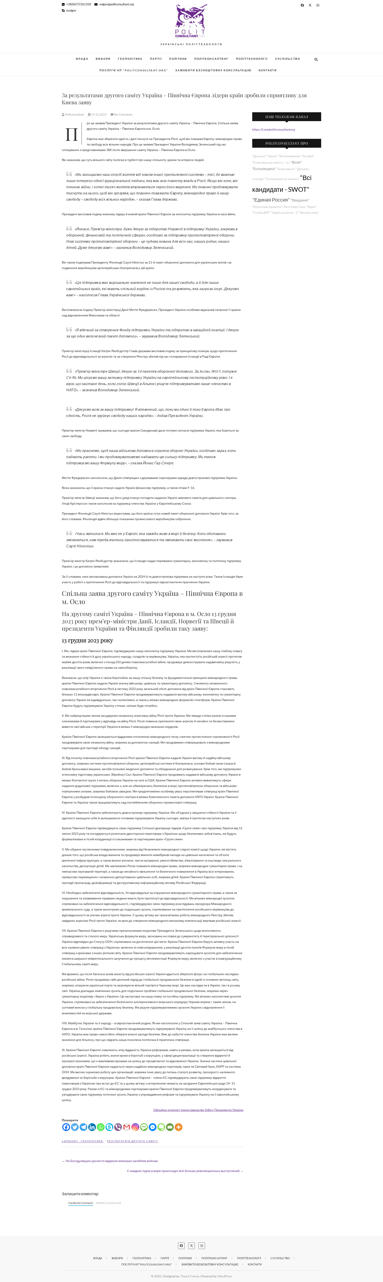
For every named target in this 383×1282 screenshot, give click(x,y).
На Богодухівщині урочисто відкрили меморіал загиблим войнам (110, 1161)
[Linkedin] (92, 1127)
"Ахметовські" (286, 169)
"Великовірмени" (289, 156)
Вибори (103, 58)
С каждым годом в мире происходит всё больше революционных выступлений (185, 1171)
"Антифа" (307, 156)
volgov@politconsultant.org (116, 4)
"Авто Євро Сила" (294, 207)
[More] (178, 1127)
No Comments (123, 114)
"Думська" (259, 156)
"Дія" (287, 162)
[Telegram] (83, 1127)
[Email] (170, 1127)
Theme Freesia (189, 1276)
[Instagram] (135, 1127)
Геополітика (130, 58)
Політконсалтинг (211, 58)
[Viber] (118, 1127)
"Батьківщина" (264, 169)
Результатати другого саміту (132, 1141)
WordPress (225, 1276)
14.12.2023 (98, 114)
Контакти (268, 70)
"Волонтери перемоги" (267, 207)
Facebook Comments (80, 1203)
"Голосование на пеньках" (282, 179)
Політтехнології (252, 58)
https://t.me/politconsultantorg (273, 129)
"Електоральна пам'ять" (268, 162)
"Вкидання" (300, 200)
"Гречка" (272, 156)
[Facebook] (66, 1127)
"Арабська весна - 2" (285, 212)
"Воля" (296, 162)
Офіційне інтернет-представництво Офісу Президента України (198, 1110)
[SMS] (144, 1127)
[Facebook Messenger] (152, 1127)
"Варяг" (312, 207)
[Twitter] (75, 1127)
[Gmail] (127, 1127)
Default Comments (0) (108, 1203)
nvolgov (71, 10)
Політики (178, 58)
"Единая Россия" (271, 200)
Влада (82, 58)
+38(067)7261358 (78, 4)
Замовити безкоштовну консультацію (213, 70)
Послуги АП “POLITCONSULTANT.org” (134, 70)
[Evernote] (161, 1127)
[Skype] (109, 1127)
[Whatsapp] (101, 1127)
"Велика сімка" (309, 212)
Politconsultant (74, 114)
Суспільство (287, 58)
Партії (156, 58)
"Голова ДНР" (261, 212)
